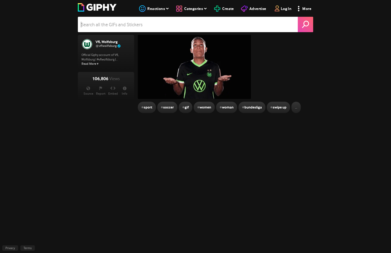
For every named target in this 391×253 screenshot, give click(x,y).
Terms (28, 248)
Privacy (10, 248)
